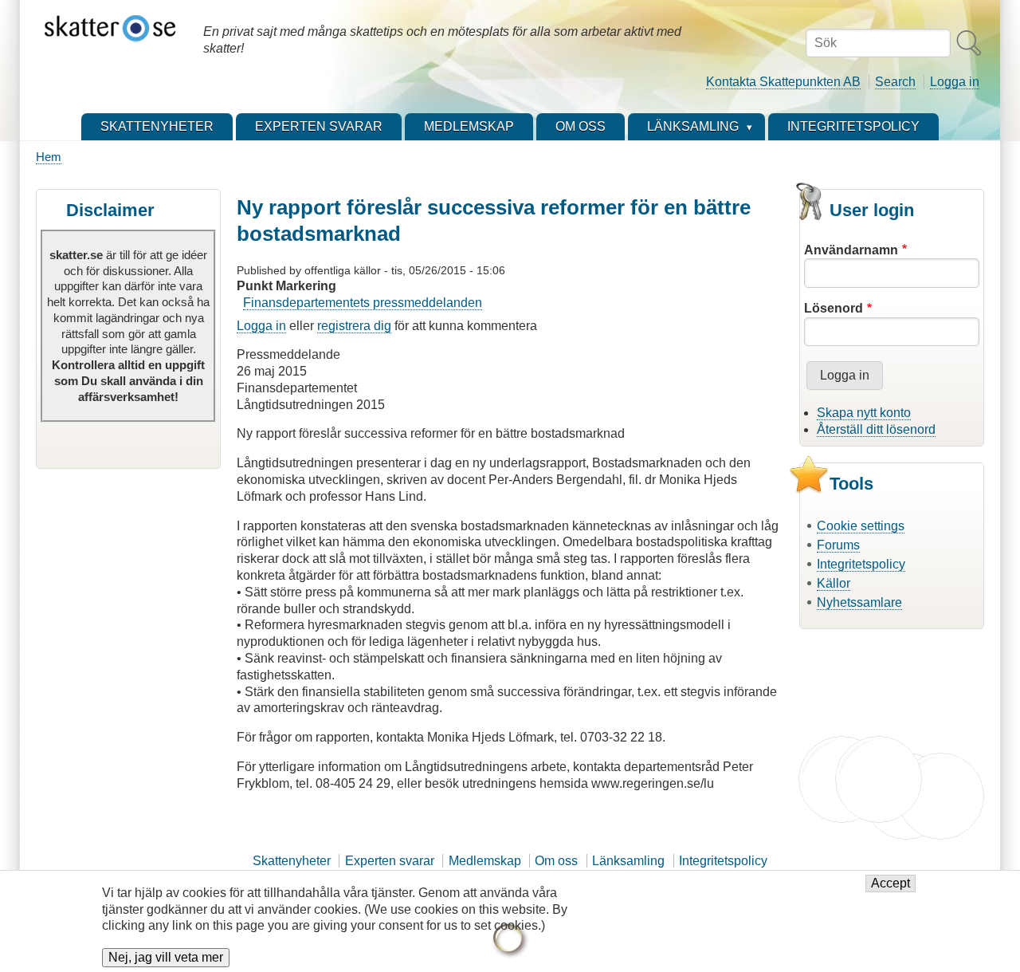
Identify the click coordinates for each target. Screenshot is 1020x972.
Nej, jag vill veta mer (165, 957)
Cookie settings (860, 526)
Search (895, 82)
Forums (838, 545)
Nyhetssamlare (859, 602)
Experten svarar (389, 861)
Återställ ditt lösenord (876, 429)
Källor (833, 583)
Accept (890, 884)
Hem (48, 156)
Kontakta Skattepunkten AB (783, 82)
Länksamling (628, 861)
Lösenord (833, 308)
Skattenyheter (292, 861)
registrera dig (354, 326)
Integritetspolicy (861, 564)
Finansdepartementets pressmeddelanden (362, 302)
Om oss (556, 861)
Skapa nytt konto (864, 412)
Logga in (954, 82)
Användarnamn (851, 250)
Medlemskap (485, 861)
